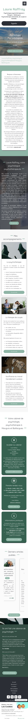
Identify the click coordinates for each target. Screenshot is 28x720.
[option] (14, 585)
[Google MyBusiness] (12, 696)
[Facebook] (8, 696)
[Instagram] (19, 696)
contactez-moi (17, 147)
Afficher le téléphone (15, 502)
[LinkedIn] (15, 696)
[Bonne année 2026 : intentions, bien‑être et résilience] (14, 563)
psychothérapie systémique (9, 175)
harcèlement (20, 124)
